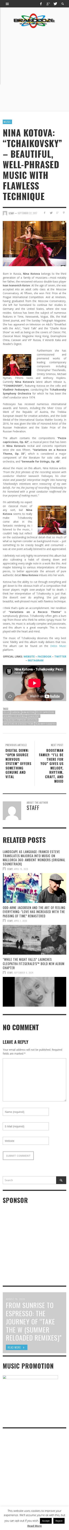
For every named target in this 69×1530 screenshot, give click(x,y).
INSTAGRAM (35, 660)
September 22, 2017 (27, 213)
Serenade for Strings (14, 716)
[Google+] (48, 3)
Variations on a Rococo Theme (18, 723)
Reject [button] (59, 1520)
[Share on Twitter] (51, 213)
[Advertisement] (34, 70)
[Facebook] (41, 3)
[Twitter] (55, 3)
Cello (6, 712)
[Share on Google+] (57, 213)
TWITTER (60, 656)
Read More (34, 1526)
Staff (10, 868)
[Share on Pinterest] (63, 213)
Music (7, 122)
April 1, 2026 (20, 920)
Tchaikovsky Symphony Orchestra (20, 719)
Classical (15, 712)
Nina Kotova (28, 712)
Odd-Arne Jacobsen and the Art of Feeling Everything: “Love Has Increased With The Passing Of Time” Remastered (34, 911)
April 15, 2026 (21, 868)
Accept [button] (45, 1520)
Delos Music (58, 646)
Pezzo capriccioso (45, 712)
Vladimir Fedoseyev (46, 723)
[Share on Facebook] (44, 213)
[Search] (7, 3)
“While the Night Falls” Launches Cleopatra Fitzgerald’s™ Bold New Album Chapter (33, 963)
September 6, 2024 (23, 972)
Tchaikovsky (33, 716)
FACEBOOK (44, 656)
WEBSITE (29, 656)
